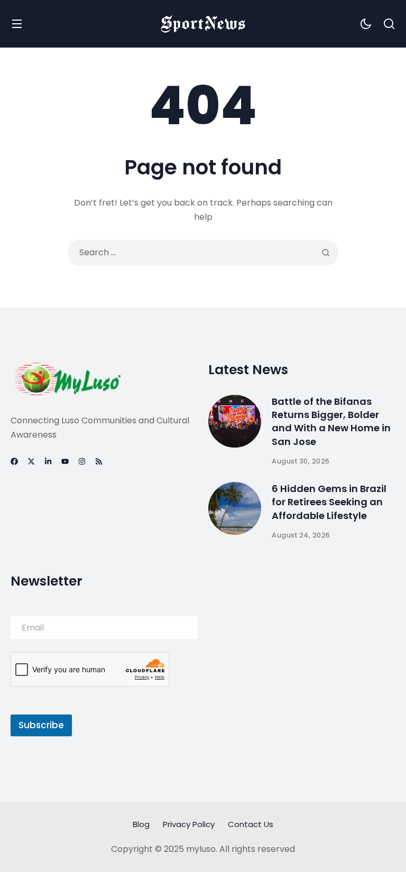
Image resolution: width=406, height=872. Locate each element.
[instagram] (82, 461)
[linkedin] (48, 461)
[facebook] (14, 461)
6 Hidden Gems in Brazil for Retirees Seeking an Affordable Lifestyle (329, 502)
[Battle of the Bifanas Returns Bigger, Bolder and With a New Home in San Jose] (234, 421)
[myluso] (203, 24)
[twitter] (31, 461)
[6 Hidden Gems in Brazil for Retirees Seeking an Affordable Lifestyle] (234, 508)
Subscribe (41, 725)
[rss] (99, 461)
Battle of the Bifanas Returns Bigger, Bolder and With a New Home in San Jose (331, 421)
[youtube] (65, 461)
